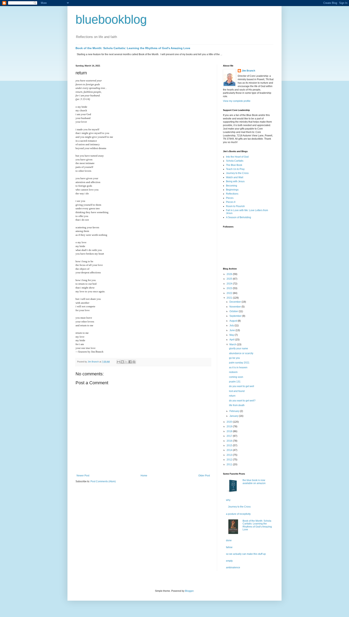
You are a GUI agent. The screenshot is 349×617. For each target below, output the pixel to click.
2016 (230, 440)
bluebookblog (111, 19)
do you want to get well (241, 386)
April (232, 339)
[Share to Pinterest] (134, 362)
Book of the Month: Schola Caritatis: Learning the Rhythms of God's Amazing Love (133, 48)
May (232, 335)
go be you (234, 358)
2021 (230, 297)
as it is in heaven (238, 367)
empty (229, 560)
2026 (230, 274)
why (228, 500)
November (235, 306)
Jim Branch (248, 70)
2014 (230, 450)
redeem (233, 372)
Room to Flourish (235, 206)
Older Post (204, 475)
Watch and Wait (234, 177)
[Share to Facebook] (130, 362)
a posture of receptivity (238, 514)
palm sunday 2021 (239, 362)
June (232, 330)
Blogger (189, 591)
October (234, 311)
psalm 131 (235, 381)
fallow (229, 547)
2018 (230, 431)
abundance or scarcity (241, 353)
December (235, 301)
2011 (230, 464)
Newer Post (83, 475)
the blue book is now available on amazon (254, 481)
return (232, 395)
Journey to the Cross (237, 173)
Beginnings (232, 189)
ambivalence (233, 567)
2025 (230, 278)
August (233, 320)
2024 (230, 283)
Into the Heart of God (237, 156)
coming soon (236, 377)
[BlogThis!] (122, 362)
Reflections (232, 193)
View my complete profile (236, 101)
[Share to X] (126, 362)
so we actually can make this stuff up (246, 554)
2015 (230, 445)
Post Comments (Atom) (103, 481)
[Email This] (119, 362)
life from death (237, 405)
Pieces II (230, 202)
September (235, 316)
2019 (230, 426)
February (234, 411)
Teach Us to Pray (235, 169)
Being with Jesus (235, 181)
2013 (230, 455)
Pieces (229, 198)
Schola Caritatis (234, 160)
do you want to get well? (242, 400)
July (231, 325)
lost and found (237, 391)
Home (144, 475)
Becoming (231, 185)
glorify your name (238, 348)
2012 (230, 459)
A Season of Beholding (238, 217)
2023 (230, 288)
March (233, 344)
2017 (230, 436)
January (234, 416)
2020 (230, 421)
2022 (230, 293)
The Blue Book (234, 165)
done (229, 540)
